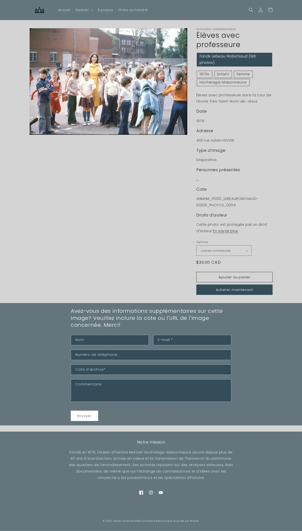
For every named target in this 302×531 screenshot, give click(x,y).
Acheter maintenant (234, 289)
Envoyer (84, 415)
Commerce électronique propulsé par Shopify (170, 521)
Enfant (223, 74)
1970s (204, 74)
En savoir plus (225, 230)
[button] (84, 10)
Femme (243, 74)
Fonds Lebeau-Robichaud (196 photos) (228, 59)
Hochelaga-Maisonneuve (223, 82)
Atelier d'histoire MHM (126, 521)
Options (202, 242)
